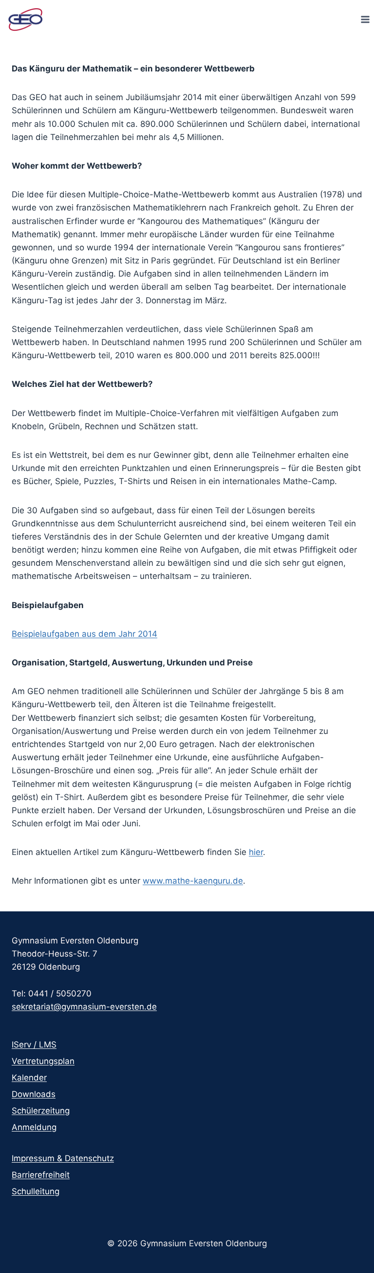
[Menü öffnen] (365, 19)
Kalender (29, 1077)
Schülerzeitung (41, 1111)
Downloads (34, 1094)
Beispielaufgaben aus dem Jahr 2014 (84, 634)
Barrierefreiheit (41, 1175)
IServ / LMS (34, 1044)
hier (256, 852)
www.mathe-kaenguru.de (193, 881)
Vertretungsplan (43, 1061)
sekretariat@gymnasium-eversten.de (84, 1006)
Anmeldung (34, 1127)
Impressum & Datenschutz (63, 1158)
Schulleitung (35, 1191)
